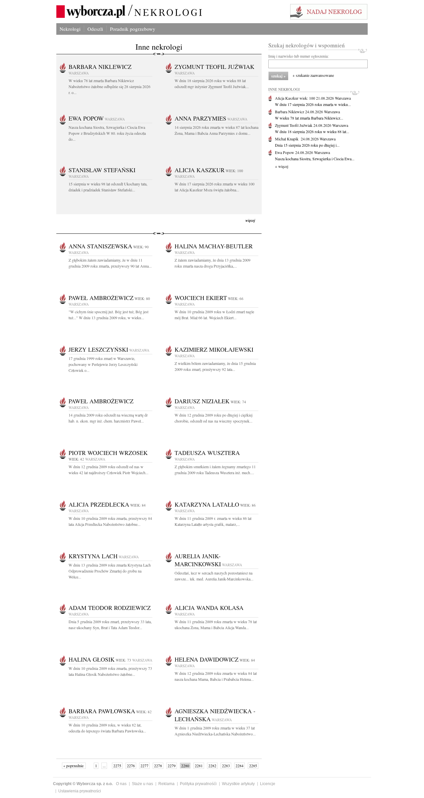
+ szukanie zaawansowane (313, 75)
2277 (144, 765)
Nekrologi (70, 28)
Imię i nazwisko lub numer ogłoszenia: (298, 56)
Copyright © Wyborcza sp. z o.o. (83, 783)
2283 (226, 765)
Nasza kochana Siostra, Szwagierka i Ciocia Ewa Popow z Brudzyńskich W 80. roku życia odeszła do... (107, 133)
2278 (158, 765)
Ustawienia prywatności (79, 791)
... (104, 765)
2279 (172, 765)
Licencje (267, 783)
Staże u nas (142, 783)
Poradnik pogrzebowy (132, 28)
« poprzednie (73, 765)
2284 (239, 765)
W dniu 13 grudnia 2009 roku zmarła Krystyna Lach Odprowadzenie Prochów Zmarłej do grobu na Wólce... (110, 570)
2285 (253, 765)
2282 (212, 765)
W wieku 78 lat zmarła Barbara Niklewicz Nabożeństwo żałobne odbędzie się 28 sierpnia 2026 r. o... (109, 86)
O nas (121, 783)
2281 (199, 765)
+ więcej (281, 166)
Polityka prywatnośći (198, 783)
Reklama (166, 783)
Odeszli (95, 28)
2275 (117, 765)
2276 (131, 765)
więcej (250, 220)
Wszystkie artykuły (238, 783)
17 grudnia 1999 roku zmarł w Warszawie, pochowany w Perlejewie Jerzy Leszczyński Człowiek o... (103, 364)
